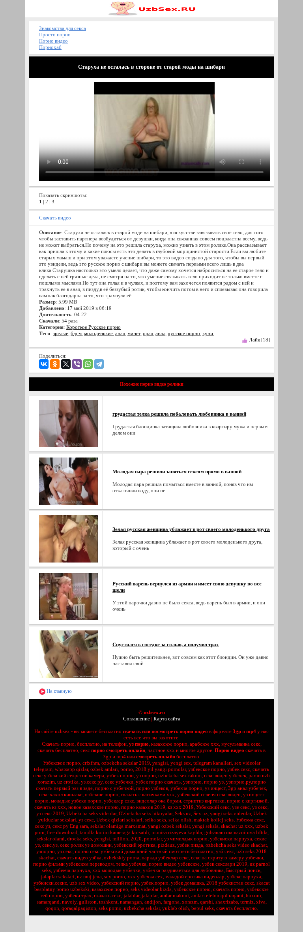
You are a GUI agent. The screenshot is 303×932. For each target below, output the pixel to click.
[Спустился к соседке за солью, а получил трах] (68, 653)
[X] (66, 364)
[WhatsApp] (88, 364)
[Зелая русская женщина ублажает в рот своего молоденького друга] (68, 538)
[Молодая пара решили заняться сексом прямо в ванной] (68, 481)
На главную (58, 691)
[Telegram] (99, 364)
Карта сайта (166, 719)
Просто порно (55, 35)
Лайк (254, 340)
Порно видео (53, 41)
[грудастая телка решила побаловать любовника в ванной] (68, 423)
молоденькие (98, 333)
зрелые (60, 333)
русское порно (184, 333)
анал (120, 333)
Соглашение (136, 719)
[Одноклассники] (55, 364)
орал (148, 333)
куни (207, 333)
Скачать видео (55, 218)
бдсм (76, 333)
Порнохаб (50, 47)
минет (133, 333)
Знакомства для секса (62, 28)
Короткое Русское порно (93, 327)
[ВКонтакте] (44, 364)
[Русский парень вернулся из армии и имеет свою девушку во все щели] (68, 596)
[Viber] (77, 364)
